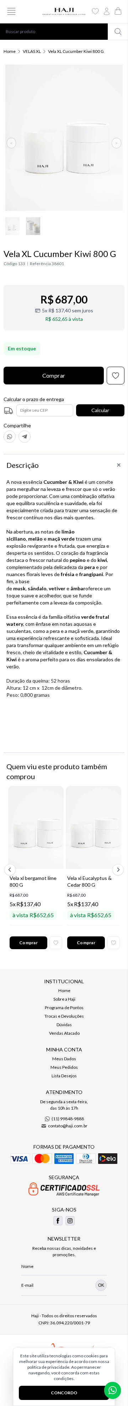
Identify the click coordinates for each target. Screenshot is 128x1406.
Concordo (64, 1392)
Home (10, 51)
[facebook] (58, 1220)
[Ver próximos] (117, 869)
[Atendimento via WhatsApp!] (112, 1390)
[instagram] (70, 1220)
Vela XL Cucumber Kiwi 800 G (76, 51)
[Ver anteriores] (11, 869)
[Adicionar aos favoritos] (55, 942)
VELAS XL (32, 51)
